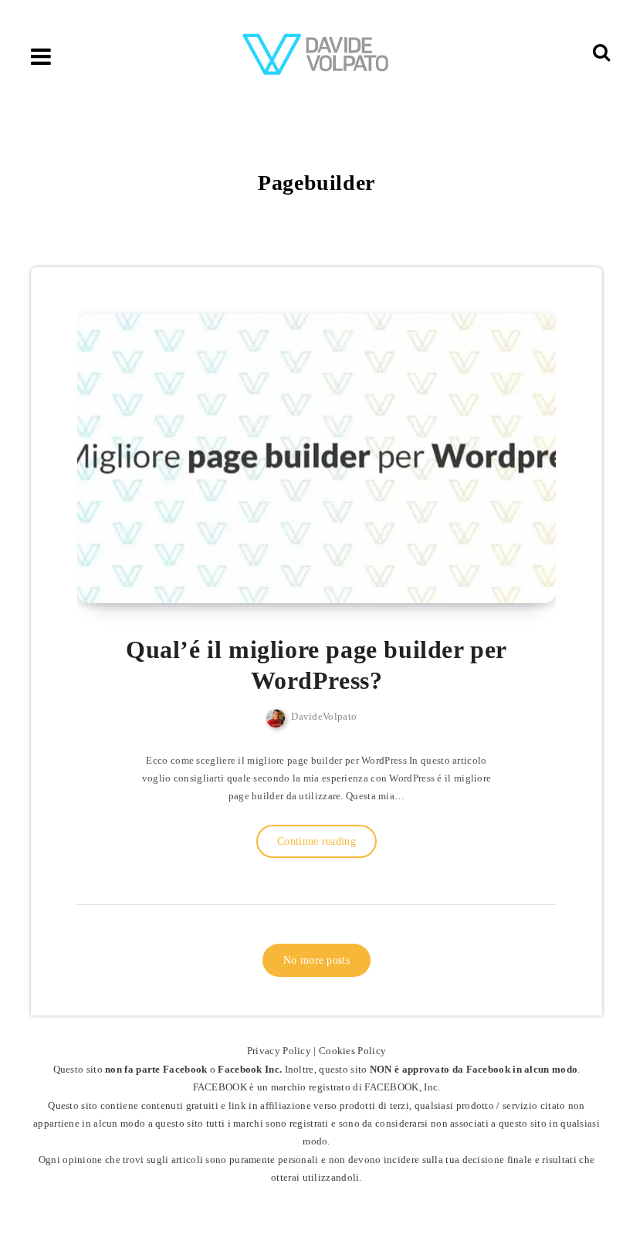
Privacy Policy (279, 1050)
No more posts (316, 960)
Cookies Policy (352, 1050)
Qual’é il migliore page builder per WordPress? (316, 665)
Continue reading (316, 841)
